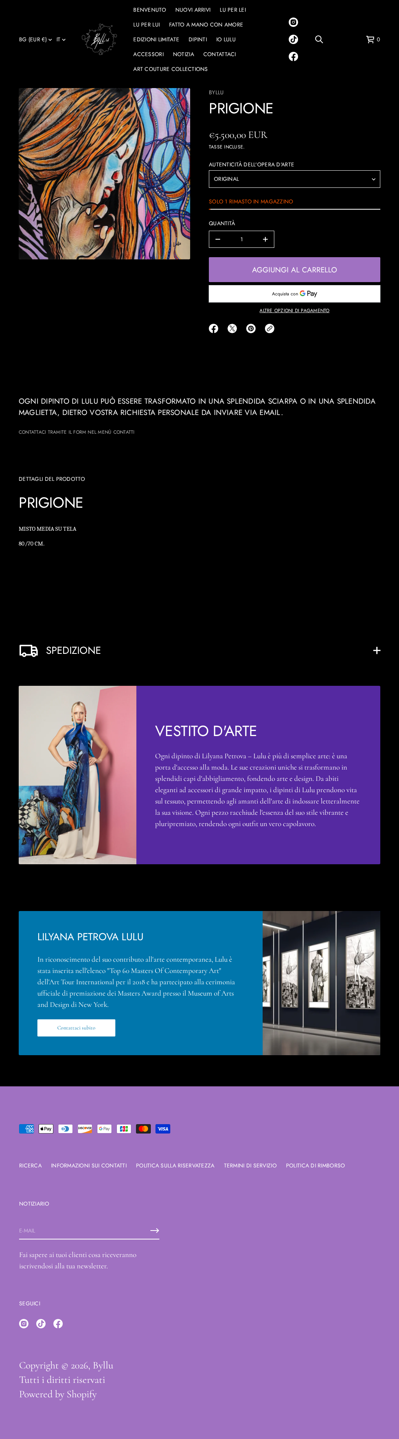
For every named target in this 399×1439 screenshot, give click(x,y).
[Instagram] (293, 22)
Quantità (222, 223)
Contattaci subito (76, 1027)
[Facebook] (293, 56)
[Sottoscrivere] (154, 1230)
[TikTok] (293, 39)
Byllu (216, 92)
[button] (319, 39)
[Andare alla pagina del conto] (345, 41)
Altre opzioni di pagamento (294, 310)
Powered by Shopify (58, 1394)
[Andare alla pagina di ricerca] (319, 39)
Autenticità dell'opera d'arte (251, 164)
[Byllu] (99, 39)
